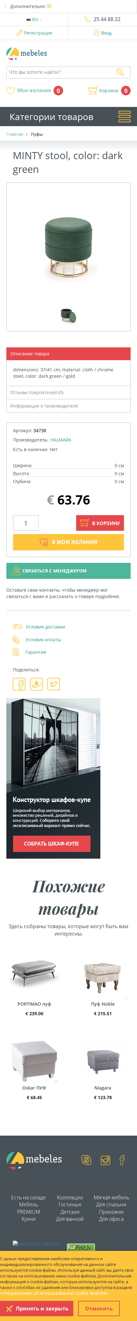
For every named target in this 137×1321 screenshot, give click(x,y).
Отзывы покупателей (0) (36, 392)
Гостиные (70, 1204)
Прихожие (111, 1211)
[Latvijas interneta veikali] (81, 1248)
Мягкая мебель (111, 1197)
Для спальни (111, 1204)
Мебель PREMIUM (28, 1208)
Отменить (99, 1308)
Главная (14, 134)
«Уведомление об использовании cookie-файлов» (54, 1293)
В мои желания (74, 542)
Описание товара (30, 354)
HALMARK (60, 440)
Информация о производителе (44, 406)
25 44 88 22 (107, 19)
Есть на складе (28, 1197)
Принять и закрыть (42, 1308)
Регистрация (38, 33)
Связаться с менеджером (54, 571)
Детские (70, 1211)
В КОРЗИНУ (105, 523)
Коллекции (70, 1197)
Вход (106, 33)
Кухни (29, 1218)
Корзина (108, 90)
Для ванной (70, 1218)
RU (36, 19)
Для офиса (111, 1218)
